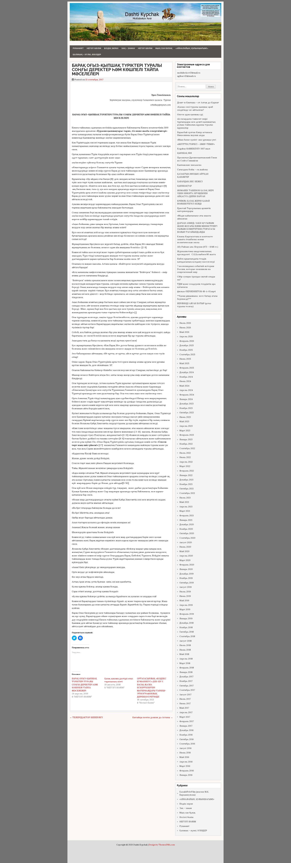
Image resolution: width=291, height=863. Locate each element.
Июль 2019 (185, 591)
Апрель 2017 (185, 712)
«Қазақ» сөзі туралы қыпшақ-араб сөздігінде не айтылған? (195, 108)
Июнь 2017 (185, 703)
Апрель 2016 (186, 761)
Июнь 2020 (185, 546)
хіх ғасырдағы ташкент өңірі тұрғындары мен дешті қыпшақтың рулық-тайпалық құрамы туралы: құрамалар (196, 123)
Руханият (78, 48)
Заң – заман (128, 48)
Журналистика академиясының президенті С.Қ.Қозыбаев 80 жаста (196, 253)
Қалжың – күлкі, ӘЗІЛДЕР (87, 54)
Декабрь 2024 (186, 372)
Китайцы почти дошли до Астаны (152, 717)
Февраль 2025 (186, 367)
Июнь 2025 (185, 358)
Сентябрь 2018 (187, 636)
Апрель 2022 (186, 461)
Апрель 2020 (186, 555)
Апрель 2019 (186, 605)
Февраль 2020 (186, 564)
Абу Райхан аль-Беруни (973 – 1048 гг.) (197, 246)
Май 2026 (184, 332)
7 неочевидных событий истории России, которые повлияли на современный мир (195, 269)
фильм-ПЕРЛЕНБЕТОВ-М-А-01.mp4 (196, 291)
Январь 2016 (185, 775)
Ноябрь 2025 (186, 350)
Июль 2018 (185, 645)
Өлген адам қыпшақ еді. (190, 114)
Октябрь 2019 (186, 582)
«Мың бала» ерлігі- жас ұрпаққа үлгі (196, 139)
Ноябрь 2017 (185, 681)
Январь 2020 (186, 569)
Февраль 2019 (186, 614)
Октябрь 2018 (186, 631)
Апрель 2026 (186, 336)
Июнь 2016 (185, 752)
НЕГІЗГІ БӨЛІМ (145, 48)
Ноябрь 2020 (186, 529)
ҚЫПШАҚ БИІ (184, 153)
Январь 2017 (185, 725)
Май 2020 (184, 551)
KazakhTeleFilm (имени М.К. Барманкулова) (194, 793)
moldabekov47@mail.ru (188, 72)
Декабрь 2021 (186, 479)
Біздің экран (111, 48)
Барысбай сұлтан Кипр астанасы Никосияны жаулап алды (194, 134)
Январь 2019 (185, 618)
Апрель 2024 (186, 390)
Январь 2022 (185, 475)
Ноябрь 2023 (186, 408)
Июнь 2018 (185, 649)
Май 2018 (184, 654)
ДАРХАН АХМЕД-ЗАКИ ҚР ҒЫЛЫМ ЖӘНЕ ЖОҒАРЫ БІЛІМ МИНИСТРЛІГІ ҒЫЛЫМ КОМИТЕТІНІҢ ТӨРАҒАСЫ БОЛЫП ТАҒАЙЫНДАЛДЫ (197, 227)
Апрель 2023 (186, 426)
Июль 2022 (185, 453)
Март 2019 (184, 609)
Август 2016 (185, 748)
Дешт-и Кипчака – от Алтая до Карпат (198, 102)
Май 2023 (184, 421)
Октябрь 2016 (186, 739)
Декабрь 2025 (186, 345)
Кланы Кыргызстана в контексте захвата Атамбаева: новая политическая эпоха (195, 239)
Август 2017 (185, 694)
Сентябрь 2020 (187, 538)
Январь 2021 (185, 520)
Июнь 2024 (185, 381)
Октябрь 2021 (186, 488)
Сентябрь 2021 (187, 493)
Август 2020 (185, 542)
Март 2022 (184, 466)
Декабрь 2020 (186, 524)
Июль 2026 (185, 323)
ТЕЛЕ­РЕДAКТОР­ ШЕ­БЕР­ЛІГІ (86, 717)
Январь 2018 (185, 672)
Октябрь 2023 (186, 412)
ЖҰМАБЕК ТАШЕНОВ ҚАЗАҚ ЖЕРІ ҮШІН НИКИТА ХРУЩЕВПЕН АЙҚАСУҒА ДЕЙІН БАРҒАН (195, 193)
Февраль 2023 (186, 435)
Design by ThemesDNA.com (162, 844)
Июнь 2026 (185, 327)
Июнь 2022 (185, 457)
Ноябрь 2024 (186, 376)
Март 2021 (184, 511)
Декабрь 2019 (186, 573)
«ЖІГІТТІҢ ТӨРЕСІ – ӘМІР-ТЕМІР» (196, 144)
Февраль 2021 (186, 515)
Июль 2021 (185, 497)
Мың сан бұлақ (163, 48)
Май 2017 (184, 707)
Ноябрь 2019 (186, 578)
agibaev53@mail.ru (186, 76)
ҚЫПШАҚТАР (184, 185)
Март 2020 (185, 560)
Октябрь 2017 (186, 685)
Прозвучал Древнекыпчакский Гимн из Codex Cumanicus (197, 159)
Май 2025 (184, 363)
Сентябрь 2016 (187, 743)
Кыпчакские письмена (189, 165)
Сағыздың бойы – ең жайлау (192, 169)
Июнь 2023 (185, 417)
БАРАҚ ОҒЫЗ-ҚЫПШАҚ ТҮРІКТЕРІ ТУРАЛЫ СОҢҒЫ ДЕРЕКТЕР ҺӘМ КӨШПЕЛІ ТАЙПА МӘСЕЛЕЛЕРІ (117, 69)
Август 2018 (185, 641)
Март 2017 (184, 717)
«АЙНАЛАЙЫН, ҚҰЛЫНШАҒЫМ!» (191, 48)
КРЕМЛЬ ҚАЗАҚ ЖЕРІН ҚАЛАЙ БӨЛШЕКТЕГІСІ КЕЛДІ (193, 202)
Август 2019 (185, 587)
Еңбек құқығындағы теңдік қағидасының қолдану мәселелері (196, 260)
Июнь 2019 (185, 596)
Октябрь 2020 (186, 533)
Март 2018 (184, 663)
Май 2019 (184, 600)
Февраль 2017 (186, 721)
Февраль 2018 (186, 667)
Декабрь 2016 (186, 730)
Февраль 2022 (186, 470)
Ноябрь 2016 (186, 734)
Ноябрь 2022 (186, 443)
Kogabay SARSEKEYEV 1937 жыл (193, 148)
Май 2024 (184, 385)
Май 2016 (184, 757)
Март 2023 (184, 430)
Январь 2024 (186, 399)
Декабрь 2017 (186, 676)
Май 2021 (184, 502)
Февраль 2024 (186, 394)
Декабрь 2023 (186, 403)
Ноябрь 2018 (186, 627)
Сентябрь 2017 (187, 690)
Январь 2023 (185, 439)
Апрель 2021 (185, 506)
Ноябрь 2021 (185, 484)
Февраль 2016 (186, 770)
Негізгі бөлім (94, 48)
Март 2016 (184, 766)
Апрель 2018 (186, 658)
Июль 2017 (185, 699)
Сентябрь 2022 (187, 448)
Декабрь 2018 (186, 623)
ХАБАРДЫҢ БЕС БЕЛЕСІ (190, 181)
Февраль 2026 (186, 341)
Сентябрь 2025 (187, 354)
